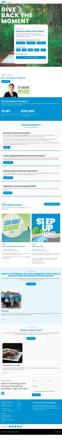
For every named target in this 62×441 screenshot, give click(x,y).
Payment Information (21, 54)
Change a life (20, 29)
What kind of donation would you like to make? (28, 40)
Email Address (35, 386)
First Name (34, 380)
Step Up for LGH (37, 246)
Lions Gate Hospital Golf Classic (13, 246)
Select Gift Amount (21, 47)
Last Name (49, 380)
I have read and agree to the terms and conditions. (44, 391)
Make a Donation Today (30, 31)
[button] (60, 2)
